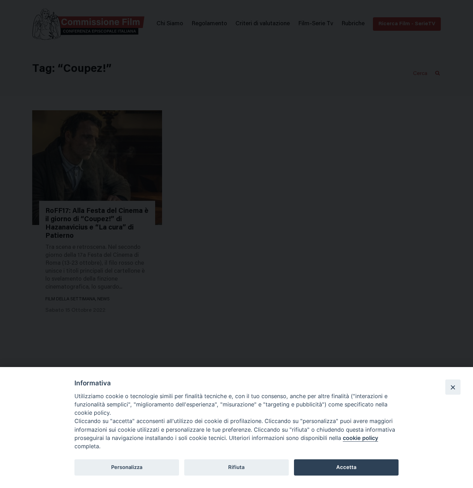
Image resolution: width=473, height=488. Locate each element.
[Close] (453, 387)
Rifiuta (236, 467)
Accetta (346, 467)
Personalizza (126, 467)
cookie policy (360, 437)
